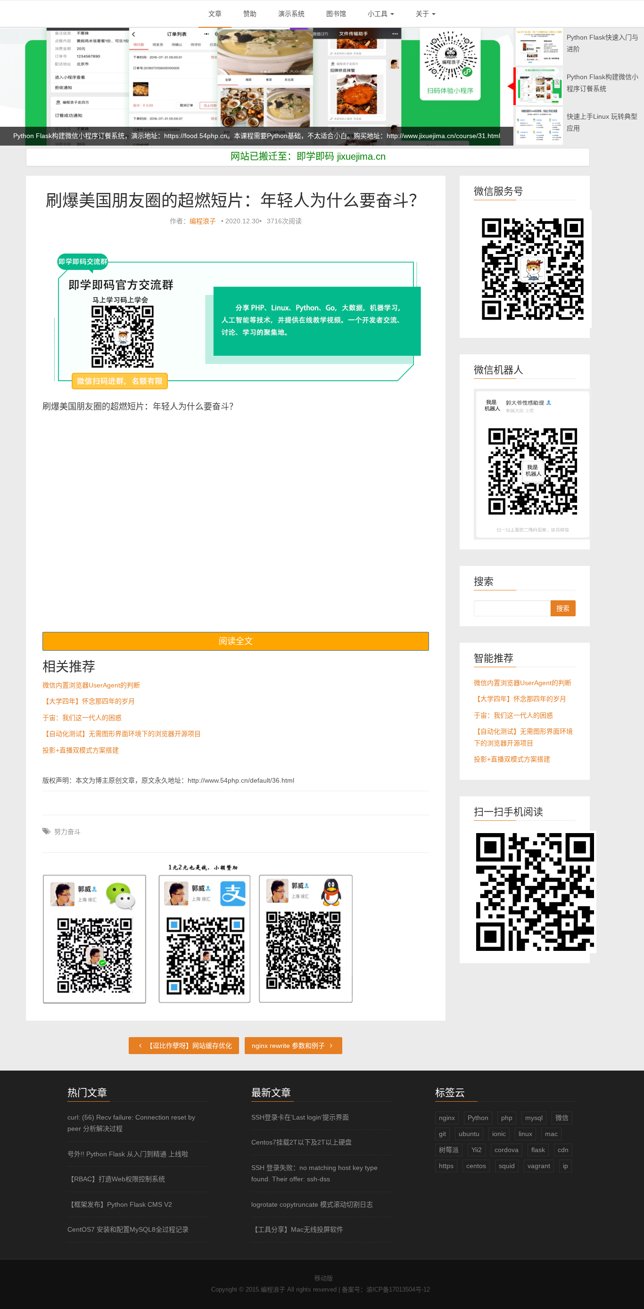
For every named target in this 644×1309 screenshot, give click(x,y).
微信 (562, 1117)
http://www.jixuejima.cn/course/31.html (443, 120)
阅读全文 (236, 641)
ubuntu (469, 1133)
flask (538, 1150)
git (442, 1133)
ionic (499, 1133)
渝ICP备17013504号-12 (398, 1289)
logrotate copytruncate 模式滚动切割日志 (312, 1204)
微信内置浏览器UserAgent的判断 (91, 685)
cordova (507, 1150)
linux (525, 1133)
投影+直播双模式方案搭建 (80, 750)
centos (476, 1166)
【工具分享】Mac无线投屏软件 (297, 1229)
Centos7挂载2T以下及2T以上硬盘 (301, 1142)
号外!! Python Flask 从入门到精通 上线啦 (127, 1154)
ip (565, 1166)
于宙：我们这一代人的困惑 (82, 717)
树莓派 (449, 1150)
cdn (563, 1150)
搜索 (563, 608)
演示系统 (291, 13)
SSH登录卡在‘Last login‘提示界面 (300, 1117)
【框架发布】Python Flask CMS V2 (119, 1204)
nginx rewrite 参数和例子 (289, 1045)
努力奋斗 (67, 831)
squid (507, 1166)
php (506, 1117)
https (446, 1166)
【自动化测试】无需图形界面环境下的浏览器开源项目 (121, 733)
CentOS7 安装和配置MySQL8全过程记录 (128, 1229)
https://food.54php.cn (195, 120)
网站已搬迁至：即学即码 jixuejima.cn (308, 156)
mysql (534, 1117)
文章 (215, 13)
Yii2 (476, 1150)
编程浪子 (203, 221)
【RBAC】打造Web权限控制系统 (116, 1179)
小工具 (378, 13)
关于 (423, 13)
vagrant (539, 1166)
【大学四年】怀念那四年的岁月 (88, 701)
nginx (447, 1117)
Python (478, 1117)
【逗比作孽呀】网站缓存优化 (188, 1045)
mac (551, 1133)
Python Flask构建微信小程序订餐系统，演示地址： (88, 120)
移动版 (323, 1278)
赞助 (249, 13)
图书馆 (336, 13)
